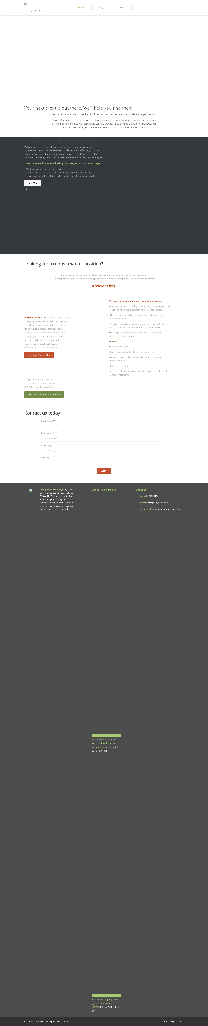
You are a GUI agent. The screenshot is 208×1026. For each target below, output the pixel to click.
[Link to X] (176, 7)
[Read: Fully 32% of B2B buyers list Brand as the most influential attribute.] (106, 735)
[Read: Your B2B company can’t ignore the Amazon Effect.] (106, 995)
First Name (48, 420)
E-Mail (45, 457)
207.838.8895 (152, 496)
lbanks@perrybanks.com (156, 502)
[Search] (139, 7)
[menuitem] (81, 7)
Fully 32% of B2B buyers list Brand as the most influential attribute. (104, 743)
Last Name (47, 433)
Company (46, 445)
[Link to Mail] (181, 7)
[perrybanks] (38, 7)
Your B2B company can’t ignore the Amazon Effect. (105, 1003)
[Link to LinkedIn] (171, 7)
